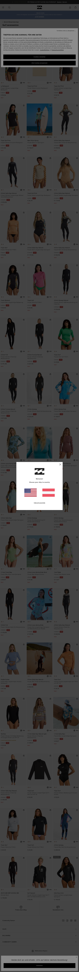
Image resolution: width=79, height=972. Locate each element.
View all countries (39, 503)
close (60, 464)
